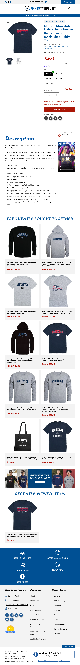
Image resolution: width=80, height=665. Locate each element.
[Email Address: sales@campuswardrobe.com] (11, 2)
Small (48, 74)
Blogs (56, 615)
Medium (59, 74)
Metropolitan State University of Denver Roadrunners (57, 47)
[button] (6, 8)
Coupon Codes (59, 624)
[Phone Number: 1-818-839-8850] (6, 2)
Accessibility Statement (35, 625)
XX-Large (49, 83)
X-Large (59, 78)
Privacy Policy (35, 610)
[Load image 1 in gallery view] (9, 61)
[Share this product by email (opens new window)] (60, 118)
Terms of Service (37, 615)
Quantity (48, 91)
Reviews (57, 596)
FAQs (32, 605)
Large (48, 78)
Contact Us (34, 601)
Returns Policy (59, 601)
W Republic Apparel (56, 21)
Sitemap (57, 634)
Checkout (69, 2)
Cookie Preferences (38, 639)
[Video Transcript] (64, 144)
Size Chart (68, 89)
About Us (33, 596)
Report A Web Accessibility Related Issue (54, 661)
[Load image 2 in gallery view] (18, 61)
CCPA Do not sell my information (38, 633)
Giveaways (58, 610)
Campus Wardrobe (19, 651)
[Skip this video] (60, 144)
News (56, 620)
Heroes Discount (60, 629)
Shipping (57, 605)
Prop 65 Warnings (37, 620)
